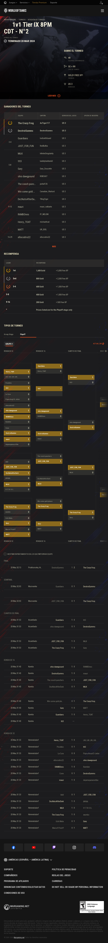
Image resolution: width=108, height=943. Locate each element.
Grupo (9, 344)
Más (54, 246)
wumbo (7, 512)
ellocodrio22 (24, 237)
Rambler (8, 422)
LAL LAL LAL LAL (11, 377)
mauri (20, 206)
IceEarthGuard (45, 138)
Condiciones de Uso (14, 893)
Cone (7, 428)
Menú (102, 10)
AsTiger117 (45, 123)
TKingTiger (44, 199)
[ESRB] (92, 907)
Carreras (57, 881)
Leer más (52, 96)
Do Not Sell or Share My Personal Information (77, 887)
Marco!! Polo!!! (10, 529)
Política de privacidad (64, 869)
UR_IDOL (43, 229)
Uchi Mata (8, 518)
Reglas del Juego (61, 875)
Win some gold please (27, 191)
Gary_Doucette (46, 169)
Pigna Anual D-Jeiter (12, 399)
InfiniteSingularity (46, 153)
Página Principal (10, 20)
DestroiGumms (25, 130)
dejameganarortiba (11, 444)
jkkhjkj (7, 478)
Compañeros (10, 875)
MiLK (20, 153)
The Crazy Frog (26, 123)
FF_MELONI (44, 214)
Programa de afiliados (16, 881)
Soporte (8, 869)
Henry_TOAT (24, 221)
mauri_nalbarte (46, 207)
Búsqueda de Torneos (36, 20)
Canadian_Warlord (47, 191)
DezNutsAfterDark (27, 199)
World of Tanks (15, 10)
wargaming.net (16, 907)
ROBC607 (43, 176)
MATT (20, 229)
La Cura (8, 394)
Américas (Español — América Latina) (28, 859)
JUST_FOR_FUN (26, 145)
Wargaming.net (19, 937)
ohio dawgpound (26, 176)
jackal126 (44, 184)
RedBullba (44, 146)
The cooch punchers (27, 183)
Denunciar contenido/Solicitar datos (24, 887)
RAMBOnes (23, 214)
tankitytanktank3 (46, 161)
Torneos (22, 20)
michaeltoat (45, 222)
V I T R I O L (9, 489)
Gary (20, 168)
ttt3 (20, 161)
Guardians (23, 138)
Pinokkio (8, 383)
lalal (6, 462)
